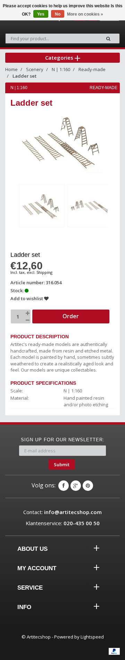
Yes (40, 14)
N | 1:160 (61, 69)
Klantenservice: (63, 523)
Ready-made (92, 69)
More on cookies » (85, 14)
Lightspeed (92, 637)
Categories (60, 57)
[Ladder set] (41, 206)
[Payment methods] (114, 651)
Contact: (62, 512)
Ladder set (24, 76)
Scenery (34, 69)
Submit (61, 464)
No (57, 14)
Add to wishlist (27, 298)
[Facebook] (63, 485)
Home (11, 69)
